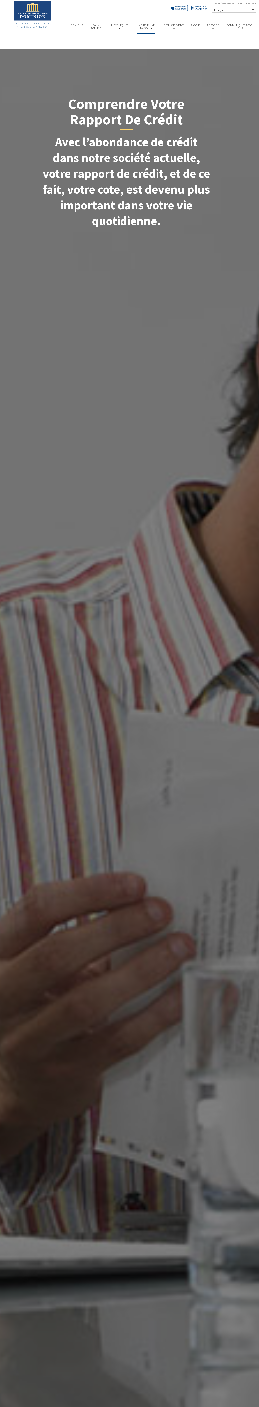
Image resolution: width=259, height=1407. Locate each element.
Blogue (195, 25)
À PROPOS (213, 25)
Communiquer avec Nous (239, 26)
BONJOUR (77, 25)
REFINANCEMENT (174, 25)
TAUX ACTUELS (96, 26)
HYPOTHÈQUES (119, 25)
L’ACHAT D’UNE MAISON (146, 26)
